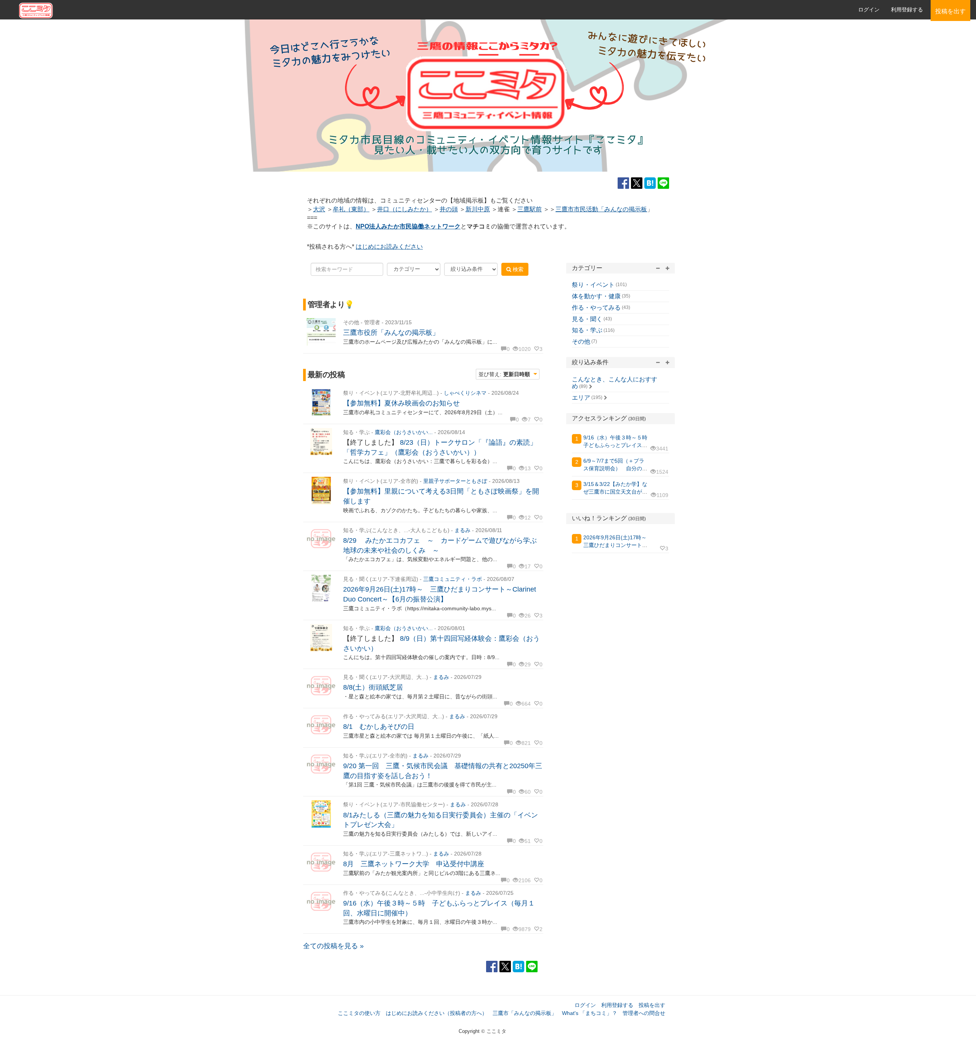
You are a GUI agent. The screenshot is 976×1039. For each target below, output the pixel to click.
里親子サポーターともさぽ (455, 481)
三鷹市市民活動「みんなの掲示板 (601, 209)
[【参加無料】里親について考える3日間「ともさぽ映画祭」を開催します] (321, 490)
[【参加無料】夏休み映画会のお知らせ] (321, 402)
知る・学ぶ (587, 330)
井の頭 (449, 209)
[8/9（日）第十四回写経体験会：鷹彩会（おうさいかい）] (321, 637)
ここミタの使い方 (359, 1013)
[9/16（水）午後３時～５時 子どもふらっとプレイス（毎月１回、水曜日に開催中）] (321, 902)
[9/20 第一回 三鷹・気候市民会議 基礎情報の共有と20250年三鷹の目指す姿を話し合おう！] (321, 764)
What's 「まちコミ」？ (589, 1013)
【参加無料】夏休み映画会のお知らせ (401, 403)
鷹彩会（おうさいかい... (404, 432)
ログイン (869, 9)
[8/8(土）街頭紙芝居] (321, 686)
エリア (581, 397)
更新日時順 (516, 374)
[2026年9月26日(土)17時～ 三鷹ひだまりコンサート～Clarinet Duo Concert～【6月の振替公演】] (321, 588)
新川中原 (478, 209)
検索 (517, 269)
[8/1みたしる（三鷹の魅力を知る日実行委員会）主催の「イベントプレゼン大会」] (321, 813)
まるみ (462, 530)
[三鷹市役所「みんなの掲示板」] (321, 331)
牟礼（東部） (351, 209)
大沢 (319, 209)
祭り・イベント (593, 284)
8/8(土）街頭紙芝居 (373, 687)
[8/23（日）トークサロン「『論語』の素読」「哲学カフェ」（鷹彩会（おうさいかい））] (321, 441)
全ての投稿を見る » (333, 946)
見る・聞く (587, 319)
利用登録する (617, 1005)
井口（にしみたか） (404, 209)
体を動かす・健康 (596, 296)
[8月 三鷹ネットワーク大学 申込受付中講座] (321, 863)
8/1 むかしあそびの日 (378, 726)
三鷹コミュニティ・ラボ (452, 579)
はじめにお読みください (389, 246)
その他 (581, 341)
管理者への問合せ (644, 1013)
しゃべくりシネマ (465, 393)
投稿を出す (652, 1005)
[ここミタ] (254, 9)
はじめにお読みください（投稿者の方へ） (436, 1013)
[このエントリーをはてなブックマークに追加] (651, 183)
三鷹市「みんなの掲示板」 (525, 1013)
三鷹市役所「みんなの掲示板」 (391, 332)
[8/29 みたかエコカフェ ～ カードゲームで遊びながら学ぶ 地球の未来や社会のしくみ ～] (321, 539)
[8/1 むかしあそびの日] (321, 725)
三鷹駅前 (529, 209)
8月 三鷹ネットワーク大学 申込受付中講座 (413, 864)
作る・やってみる (596, 307)
